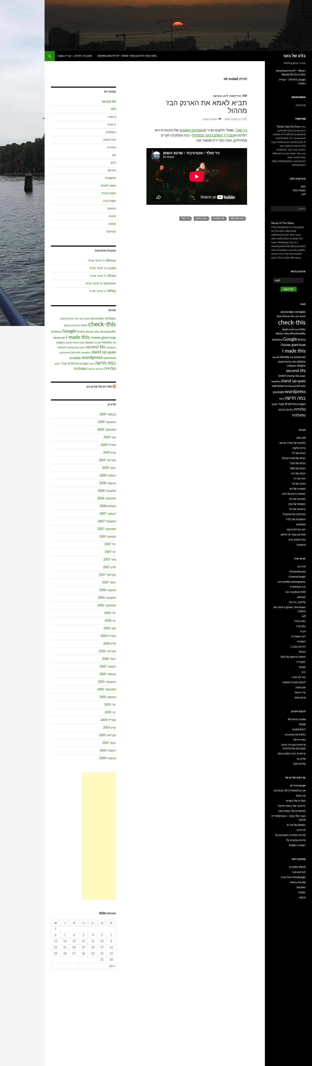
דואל (91, 364)
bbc (77, 318)
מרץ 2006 (109, 643)
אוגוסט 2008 (108, 506)
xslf (304, 616)
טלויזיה (111, 147)
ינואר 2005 (109, 743)
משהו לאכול (108, 185)
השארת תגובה (210, 119)
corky (84, 325)
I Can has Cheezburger (293, 877)
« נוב (112, 966)
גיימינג (112, 124)
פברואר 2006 (107, 651)
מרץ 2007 (109, 567)
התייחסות (235, 96)
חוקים (57, 364)
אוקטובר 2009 (107, 422)
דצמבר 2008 (108, 475)
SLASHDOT (299, 729)
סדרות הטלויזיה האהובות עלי (290, 835)
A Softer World (297, 867)
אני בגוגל (301, 795)
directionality (108, 331)
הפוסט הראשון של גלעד (293, 657)
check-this (102, 324)
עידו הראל (300, 692)
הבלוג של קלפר (298, 468)
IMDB (302, 724)
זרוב (303, 672)
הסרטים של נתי (297, 499)
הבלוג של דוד (298, 453)
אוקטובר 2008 (107, 490)
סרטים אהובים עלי (296, 840)
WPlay (111, 291)
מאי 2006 (109, 628)
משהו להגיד (108, 193)
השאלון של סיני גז (296, 825)
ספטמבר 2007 (106, 529)
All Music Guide (297, 719)
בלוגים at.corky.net (295, 734)
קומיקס (217, 96)
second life (109, 101)
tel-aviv (75, 352)
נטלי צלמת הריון (297, 539)
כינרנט (99, 369)
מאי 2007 (109, 559)
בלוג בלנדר (300, 621)
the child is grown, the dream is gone (289, 609)
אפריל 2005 (108, 720)
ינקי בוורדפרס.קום (296, 529)
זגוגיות (302, 667)
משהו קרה (109, 200)
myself (97, 342)
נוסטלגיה (80, 369)
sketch (62, 347)
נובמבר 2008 (107, 483)
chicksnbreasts (297, 571)
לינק (225, 96)
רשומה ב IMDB (297, 845)
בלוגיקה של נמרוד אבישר (292, 443)
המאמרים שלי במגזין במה (292, 811)
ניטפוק (112, 208)
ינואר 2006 (109, 658)
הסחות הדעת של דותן (294, 494)
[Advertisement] (99, 836)
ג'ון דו (303, 631)
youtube (75, 358)
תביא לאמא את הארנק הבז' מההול (206, 107)
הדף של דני (299, 478)
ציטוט (112, 216)
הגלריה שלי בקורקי (296, 800)
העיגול (302, 651)
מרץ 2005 (109, 727)
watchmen (109, 358)
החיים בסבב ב (298, 646)
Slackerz (301, 887)
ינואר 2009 (109, 467)
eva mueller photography (292, 581)
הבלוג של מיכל (298, 463)
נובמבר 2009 (107, 414)
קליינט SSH (299, 764)
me (114, 342)
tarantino (85, 352)
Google (69, 331)
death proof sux (72, 325)
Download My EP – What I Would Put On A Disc (127, 56)
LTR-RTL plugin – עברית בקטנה (75, 56)
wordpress (92, 357)
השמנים (84, 363)
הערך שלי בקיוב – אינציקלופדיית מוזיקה (288, 818)
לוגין (303, 194)
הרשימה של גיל (297, 509)
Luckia (112, 268)
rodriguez (111, 347)
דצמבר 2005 (108, 666)
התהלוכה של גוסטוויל (294, 514)
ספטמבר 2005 (106, 689)
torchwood (64, 352)
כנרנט (91, 369)
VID (244, 96)
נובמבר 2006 (107, 590)
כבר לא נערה (299, 677)
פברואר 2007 (107, 574)
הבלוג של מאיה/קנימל (294, 458)
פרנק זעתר (300, 697)
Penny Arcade (298, 882)
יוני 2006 (110, 620)
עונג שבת (301, 687)
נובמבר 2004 (107, 758)
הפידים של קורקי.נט (99, 386)
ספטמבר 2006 (106, 605)
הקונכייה (301, 662)
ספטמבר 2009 (106, 429)
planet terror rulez (75, 342)
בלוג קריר (301, 626)
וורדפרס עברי (69, 363)
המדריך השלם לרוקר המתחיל (213, 135)
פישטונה (301, 545)
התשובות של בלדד (296, 519)
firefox (81, 331)
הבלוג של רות (298, 473)
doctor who (92, 331)
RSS (303, 186)
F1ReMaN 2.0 (298, 587)
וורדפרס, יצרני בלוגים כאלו (292, 753)
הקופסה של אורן (297, 504)
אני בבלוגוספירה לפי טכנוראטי (290, 790)
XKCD (302, 897)
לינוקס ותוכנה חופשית (294, 682)
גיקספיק (111, 132)
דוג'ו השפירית (298, 636)
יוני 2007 (110, 552)
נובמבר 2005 (107, 674)
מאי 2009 (109, 437)
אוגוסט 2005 (108, 697)
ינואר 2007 (109, 582)
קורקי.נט (301, 758)
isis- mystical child (295, 592)
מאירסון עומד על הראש (293, 534)
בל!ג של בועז (295, 56)
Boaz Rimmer (67, 318)
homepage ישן (298, 785)
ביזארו (112, 116)
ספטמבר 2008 (106, 498)
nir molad (236, 218)
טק (114, 155)
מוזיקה (111, 170)
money (107, 342)
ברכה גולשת (299, 448)
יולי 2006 (110, 613)
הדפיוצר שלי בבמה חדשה (292, 806)
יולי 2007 (110, 544)
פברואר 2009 (107, 460)
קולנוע (112, 223)
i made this (77, 337)
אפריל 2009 (108, 445)
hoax (112, 337)
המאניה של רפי (297, 488)
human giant (100, 337)
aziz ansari (84, 318)
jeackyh (301, 597)
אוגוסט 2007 (108, 536)
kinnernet (59, 337)
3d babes (110, 318)
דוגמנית (301, 641)
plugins (60, 342)
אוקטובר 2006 (107, 597)
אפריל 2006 (108, 636)
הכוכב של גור (299, 483)
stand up (218, 218)
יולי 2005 (110, 704)
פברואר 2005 (107, 735)
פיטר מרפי (94, 260)
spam (112, 352)
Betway (111, 260)
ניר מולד (241, 130)
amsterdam (97, 318)
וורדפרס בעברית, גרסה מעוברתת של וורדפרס (293, 746)
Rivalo (112, 275)
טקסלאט (301, 524)
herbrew (56, 331)
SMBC (302, 892)
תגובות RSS (299, 190)
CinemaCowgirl (297, 576)
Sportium (110, 283)
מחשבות (110, 178)
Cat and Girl (299, 872)
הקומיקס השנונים (192, 130)
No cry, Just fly (297, 602)
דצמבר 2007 (108, 513)
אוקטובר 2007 (107, 521)
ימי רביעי (301, 830)
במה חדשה (201, 218)
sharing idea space (75, 347)
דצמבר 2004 (108, 750)
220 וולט (301, 438)
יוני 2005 (110, 712)
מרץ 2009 (109, 452)
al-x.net (301, 566)
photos (89, 342)
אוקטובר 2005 (107, 681)
